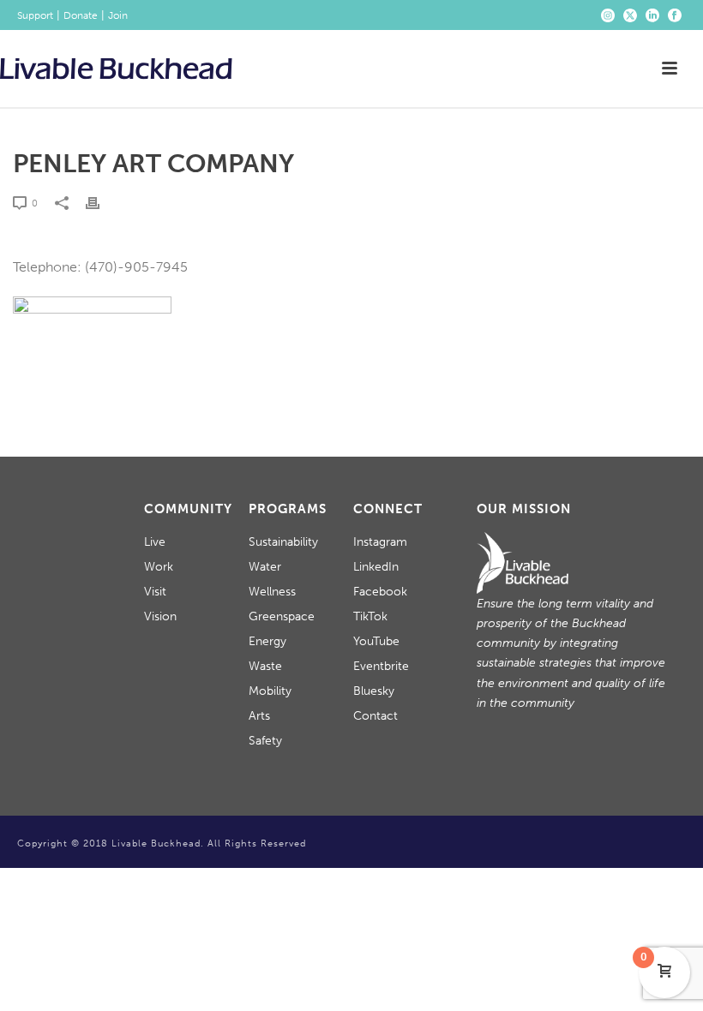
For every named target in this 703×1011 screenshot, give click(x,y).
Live (154, 542)
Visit (155, 591)
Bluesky (373, 691)
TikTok (370, 616)
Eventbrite (381, 666)
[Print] (101, 202)
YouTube (376, 641)
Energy (267, 641)
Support (35, 15)
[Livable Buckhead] (116, 68)
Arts (259, 716)
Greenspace (282, 616)
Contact (375, 716)
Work (158, 566)
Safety (265, 740)
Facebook (380, 591)
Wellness (272, 591)
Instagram (380, 542)
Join (118, 15)
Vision (160, 616)
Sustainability (283, 542)
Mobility (270, 691)
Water (265, 566)
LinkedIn (376, 566)
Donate (80, 15)
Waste (265, 666)
